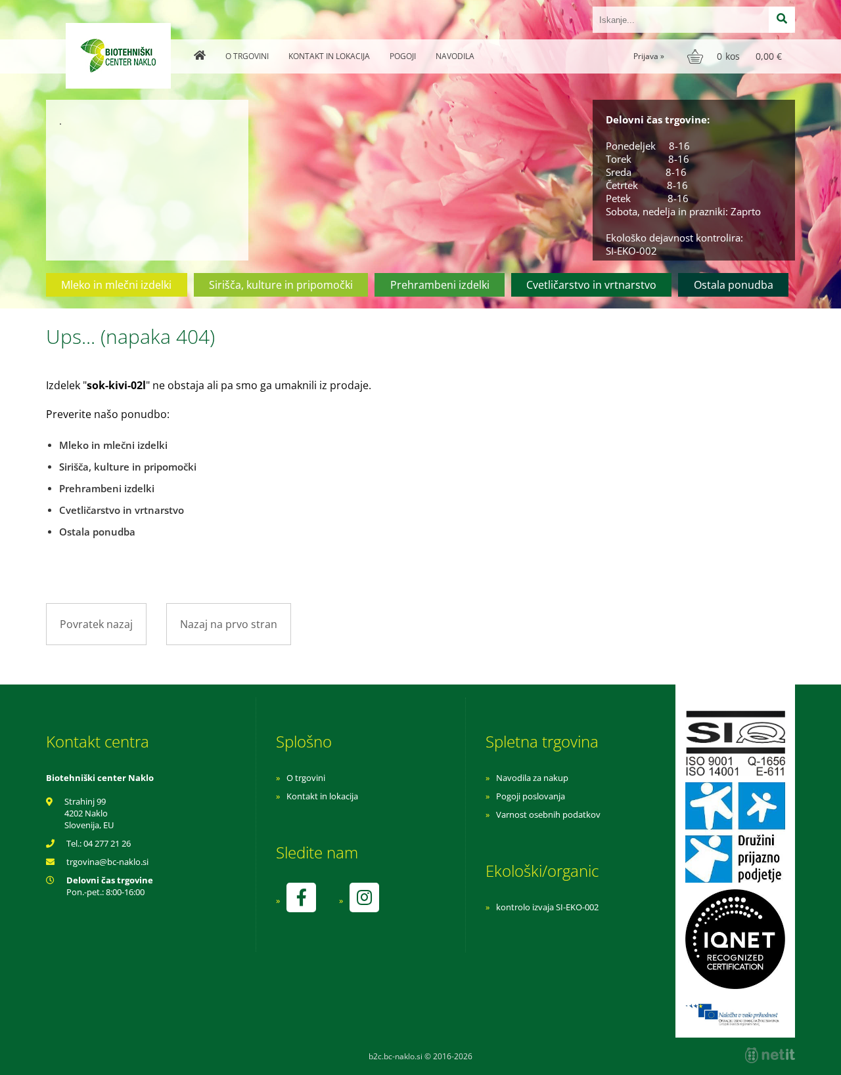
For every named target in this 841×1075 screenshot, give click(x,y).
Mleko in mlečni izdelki (116, 285)
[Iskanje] (782, 20)
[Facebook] (301, 897)
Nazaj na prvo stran (228, 624)
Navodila (455, 56)
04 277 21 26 (107, 843)
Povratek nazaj (96, 624)
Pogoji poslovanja (530, 796)
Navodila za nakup (532, 778)
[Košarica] (736, 56)
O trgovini (247, 56)
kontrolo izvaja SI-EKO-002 (547, 907)
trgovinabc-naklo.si (107, 862)
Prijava (648, 56)
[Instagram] (364, 897)
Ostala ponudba (733, 285)
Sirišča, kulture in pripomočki (281, 285)
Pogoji (403, 56)
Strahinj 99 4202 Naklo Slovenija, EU (89, 813)
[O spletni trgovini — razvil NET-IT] (770, 1055)
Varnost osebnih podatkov (548, 814)
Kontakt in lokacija (329, 56)
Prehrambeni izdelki (439, 285)
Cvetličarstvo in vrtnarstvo (591, 285)
